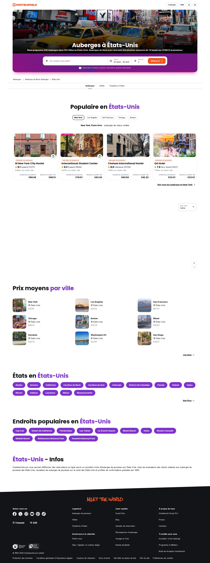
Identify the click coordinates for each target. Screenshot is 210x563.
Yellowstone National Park (51, 438)
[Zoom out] (194, 267)
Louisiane (50, 393)
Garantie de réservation (125, 526)
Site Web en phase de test (125, 558)
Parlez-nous (77, 539)
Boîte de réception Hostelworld (172, 551)
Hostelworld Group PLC (168, 513)
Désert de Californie (42, 431)
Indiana (34, 393)
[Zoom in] (194, 263)
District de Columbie (139, 385)
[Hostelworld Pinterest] (38, 514)
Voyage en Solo (122, 539)
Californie (51, 385)
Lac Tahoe (85, 431)
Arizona (34, 385)
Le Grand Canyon (106, 431)
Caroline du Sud (96, 385)
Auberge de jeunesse (24, 160)
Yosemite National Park (83, 438)
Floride (160, 385)
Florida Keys (66, 431)
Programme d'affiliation (168, 545)
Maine (66, 393)
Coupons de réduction (86, 558)
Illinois (19, 393)
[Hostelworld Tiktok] (44, 514)
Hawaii (175, 385)
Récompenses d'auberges (126, 532)
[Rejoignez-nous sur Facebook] (15, 514)
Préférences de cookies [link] (163, 558)
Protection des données (23, 558)
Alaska (19, 385)
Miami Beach (129, 431)
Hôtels (74, 520)
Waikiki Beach (23, 438)
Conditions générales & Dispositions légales (54, 558)
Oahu (146, 431)
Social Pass (120, 513)
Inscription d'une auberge (169, 539)
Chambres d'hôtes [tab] (117, 86)
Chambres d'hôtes (79, 526)
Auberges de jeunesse (81, 513)
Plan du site (144, 558)
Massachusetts (84, 393)
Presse (162, 520)
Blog (117, 520)
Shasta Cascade (165, 431)
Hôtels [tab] (102, 86)
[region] (105, 236)
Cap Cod (20, 431)
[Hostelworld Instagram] (26, 514)
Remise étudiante (123, 545)
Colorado (116, 385)
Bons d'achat (104, 558)
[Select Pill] (189, 4)
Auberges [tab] (90, 86)
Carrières (162, 526)
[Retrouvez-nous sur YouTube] (32, 514)
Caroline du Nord (71, 385)
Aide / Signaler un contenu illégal (86, 545)
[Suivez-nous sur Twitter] (20, 514)
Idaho (189, 385)
